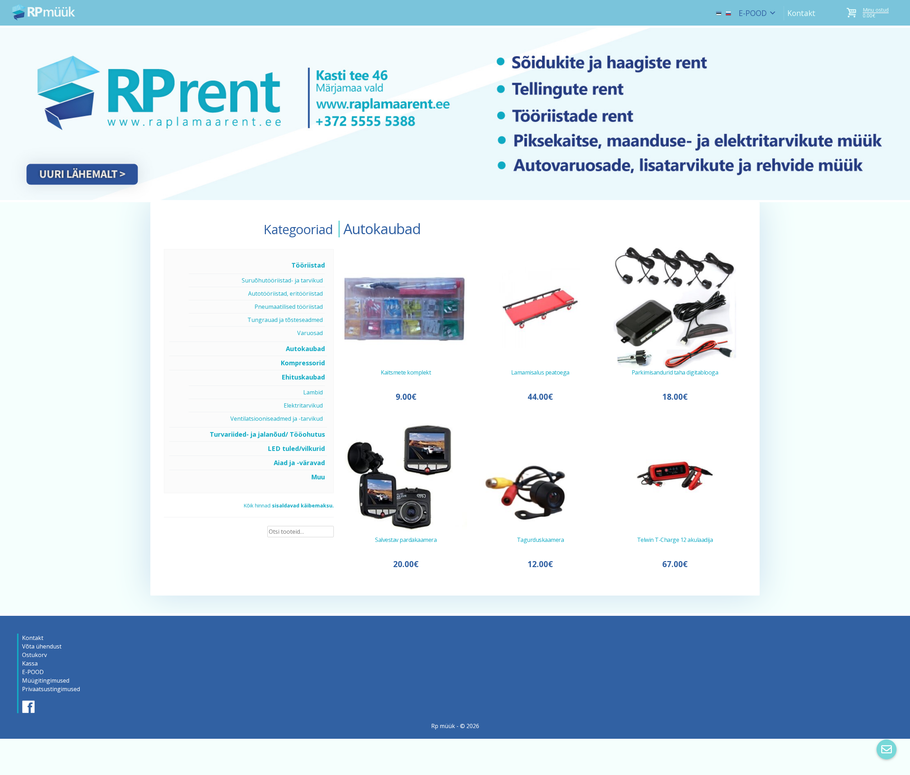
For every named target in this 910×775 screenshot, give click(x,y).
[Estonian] (719, 10)
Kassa (30, 663)
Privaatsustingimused (51, 689)
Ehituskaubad (303, 377)
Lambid (313, 392)
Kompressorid (302, 363)
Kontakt (801, 13)
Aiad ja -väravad (299, 462)
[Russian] (728, 10)
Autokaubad (305, 348)
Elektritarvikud (303, 405)
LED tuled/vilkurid (296, 448)
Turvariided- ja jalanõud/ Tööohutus (267, 434)
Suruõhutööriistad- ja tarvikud (282, 280)
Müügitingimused (45, 680)
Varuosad (310, 333)
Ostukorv (34, 655)
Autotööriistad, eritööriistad (285, 293)
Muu (318, 477)
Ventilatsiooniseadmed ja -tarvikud (276, 419)
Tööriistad (308, 265)
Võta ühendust (41, 646)
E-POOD (753, 13)
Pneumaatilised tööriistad (289, 307)
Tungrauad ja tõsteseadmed (285, 320)
